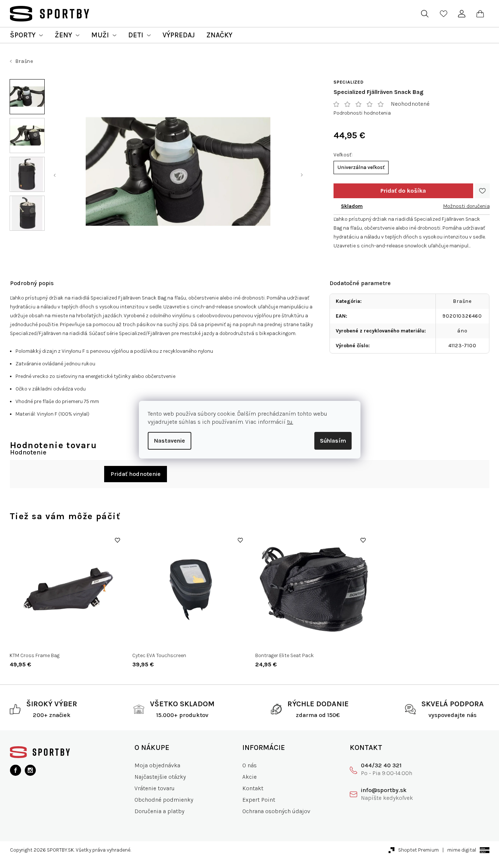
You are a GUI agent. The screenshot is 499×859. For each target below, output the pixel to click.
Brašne (462, 301)
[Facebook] (15, 770)
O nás (249, 765)
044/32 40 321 (381, 765)
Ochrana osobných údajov (276, 811)
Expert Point (258, 799)
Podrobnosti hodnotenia (362, 113)
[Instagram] (30, 770)
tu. (290, 421)
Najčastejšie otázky (160, 776)
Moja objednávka (157, 765)
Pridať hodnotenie (135, 473)
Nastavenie (169, 440)
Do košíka (403, 190)
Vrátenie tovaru (154, 788)
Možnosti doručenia (466, 206)
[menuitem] (26, 35)
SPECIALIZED (349, 82)
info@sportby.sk (384, 790)
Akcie (249, 776)
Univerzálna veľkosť (361, 167)
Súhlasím (333, 440)
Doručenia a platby (159, 811)
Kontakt (252, 788)
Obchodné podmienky (163, 799)
